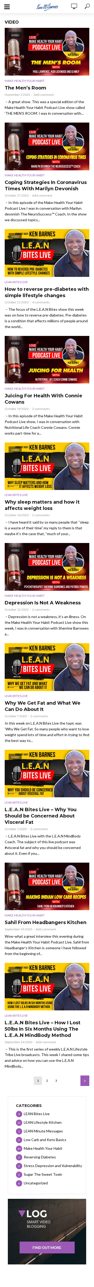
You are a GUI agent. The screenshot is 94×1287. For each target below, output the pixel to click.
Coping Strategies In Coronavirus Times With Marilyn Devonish (46, 186)
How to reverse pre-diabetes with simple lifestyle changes (47, 292)
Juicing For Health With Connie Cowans (43, 399)
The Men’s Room (25, 88)
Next (84, 1080)
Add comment (44, 95)
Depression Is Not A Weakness (43, 603)
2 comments (41, 409)
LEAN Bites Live (16, 282)
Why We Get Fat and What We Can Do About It (42, 706)
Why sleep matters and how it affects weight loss (42, 505)
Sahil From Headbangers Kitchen (45, 922)
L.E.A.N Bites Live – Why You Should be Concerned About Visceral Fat (41, 816)
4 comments (41, 302)
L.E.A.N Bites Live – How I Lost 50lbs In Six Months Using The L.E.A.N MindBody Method (42, 1029)
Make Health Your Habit (25, 81)
